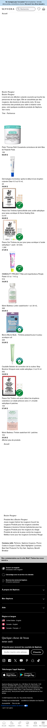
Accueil (4, 13)
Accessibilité (6, 703)
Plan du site (16, 703)
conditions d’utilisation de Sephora (32, 700)
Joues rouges (9, 522)
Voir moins (6, 109)
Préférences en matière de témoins (12, 706)
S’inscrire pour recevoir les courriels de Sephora (22, 647)
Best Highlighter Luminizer (31, 545)
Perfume (17, 543)
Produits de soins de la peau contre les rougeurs (22, 532)
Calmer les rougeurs (23, 522)
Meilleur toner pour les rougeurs (16, 534)
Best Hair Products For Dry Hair (14, 548)
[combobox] (25, 9)
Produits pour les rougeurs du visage (25, 529)
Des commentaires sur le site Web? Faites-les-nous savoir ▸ (22, 559)
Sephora (30, 548)
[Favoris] (38, 9)
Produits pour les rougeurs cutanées (25, 524)
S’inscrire (37, 652)
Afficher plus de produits (11, 440)
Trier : (8, 113)
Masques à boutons (11, 527)
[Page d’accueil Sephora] (8, 9)
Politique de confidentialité (10, 700)
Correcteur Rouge (36, 534)
